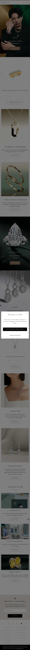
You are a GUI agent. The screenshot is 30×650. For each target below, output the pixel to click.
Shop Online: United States (15, 329)
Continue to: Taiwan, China (15, 335)
